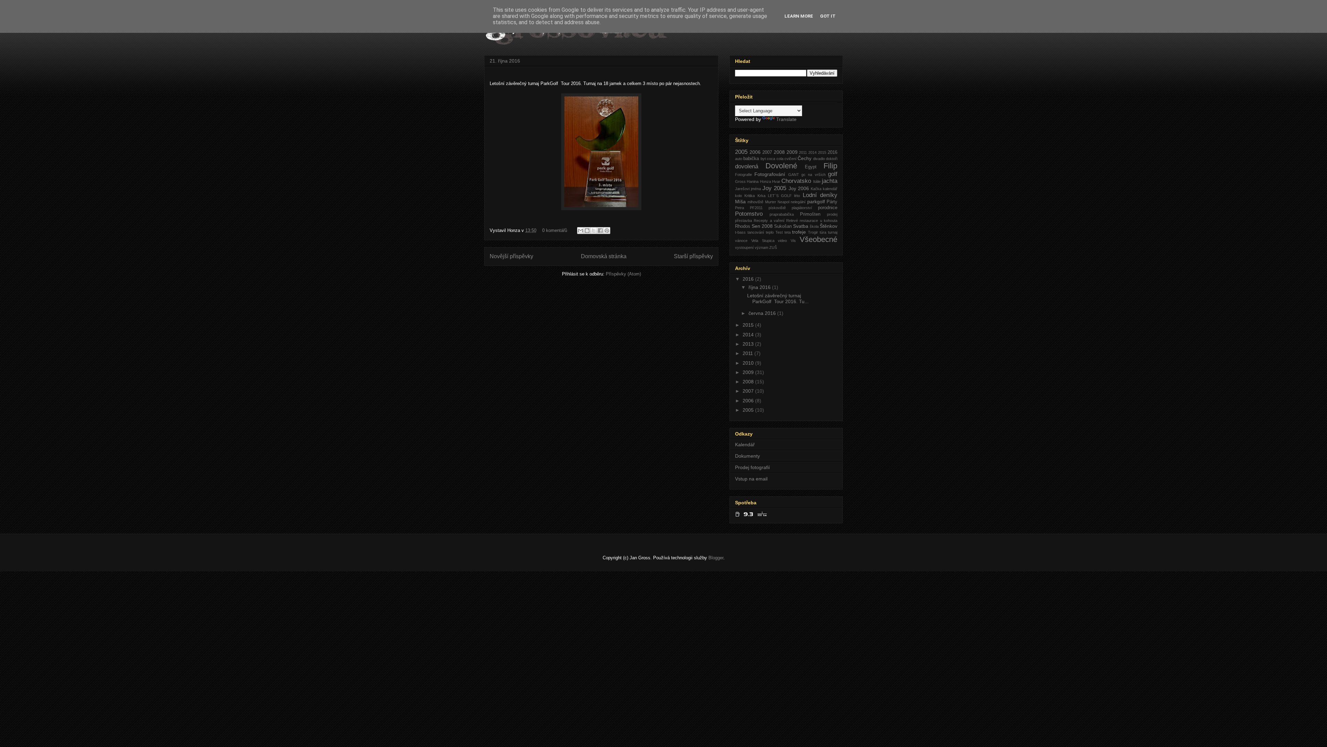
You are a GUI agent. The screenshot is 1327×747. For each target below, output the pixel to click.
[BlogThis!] (587, 230)
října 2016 (760, 287)
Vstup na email (751, 479)
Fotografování (769, 174)
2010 (749, 363)
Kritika (749, 196)
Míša (740, 201)
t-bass (740, 232)
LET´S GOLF (780, 196)
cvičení (790, 159)
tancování (755, 232)
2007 (767, 152)
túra (823, 232)
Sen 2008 (762, 226)
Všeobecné (818, 239)
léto (797, 196)
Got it (828, 16)
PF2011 (756, 208)
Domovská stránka (604, 256)
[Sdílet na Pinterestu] (606, 230)
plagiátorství (802, 208)
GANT (793, 174)
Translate (786, 119)
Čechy (804, 158)
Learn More (798, 16)
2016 (832, 152)
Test (779, 232)
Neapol (783, 202)
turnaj (832, 232)
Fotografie (743, 174)
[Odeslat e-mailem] (580, 230)
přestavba (743, 220)
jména (756, 189)
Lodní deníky (820, 195)
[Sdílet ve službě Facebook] (600, 230)
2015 (822, 152)
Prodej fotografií (752, 467)
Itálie (817, 181)
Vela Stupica (762, 241)
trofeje (799, 232)
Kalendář (745, 444)
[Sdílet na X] (593, 230)
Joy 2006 (799, 188)
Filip (830, 165)
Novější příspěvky (511, 256)
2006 (755, 152)
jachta (829, 181)
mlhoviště (755, 202)
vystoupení (744, 247)
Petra (739, 208)
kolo (738, 196)
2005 (741, 152)
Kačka (816, 189)
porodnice (827, 207)
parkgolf (816, 201)
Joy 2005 (774, 188)
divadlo (819, 159)
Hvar (776, 181)
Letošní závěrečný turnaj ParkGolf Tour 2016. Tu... (778, 298)
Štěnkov (828, 226)
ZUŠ (773, 247)
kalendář (830, 189)
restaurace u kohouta (818, 220)
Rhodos (742, 226)
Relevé (792, 220)
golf (832, 174)
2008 (779, 152)
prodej (832, 214)
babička (751, 158)
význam (761, 247)
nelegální (798, 202)
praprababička (782, 214)
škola (814, 226)
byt (763, 159)
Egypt (811, 167)
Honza (765, 181)
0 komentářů (554, 230)
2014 (812, 152)
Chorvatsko (796, 181)
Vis (793, 241)
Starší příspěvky (693, 256)
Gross (740, 181)
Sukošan (783, 226)
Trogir (813, 232)
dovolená (746, 166)
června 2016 (763, 313)
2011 (803, 152)
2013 (749, 344)
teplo (770, 232)
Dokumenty (747, 456)
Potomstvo (749, 214)
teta (787, 232)
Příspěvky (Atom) (623, 274)
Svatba (800, 226)
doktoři (831, 159)
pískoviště (777, 208)
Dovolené (781, 165)
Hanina (753, 181)
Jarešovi (742, 189)
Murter (770, 202)
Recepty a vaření (769, 220)
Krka (761, 196)
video (782, 241)
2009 (792, 152)
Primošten (810, 214)
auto (738, 159)
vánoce (741, 241)
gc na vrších (813, 174)
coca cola (775, 159)
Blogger (715, 557)
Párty (832, 201)
